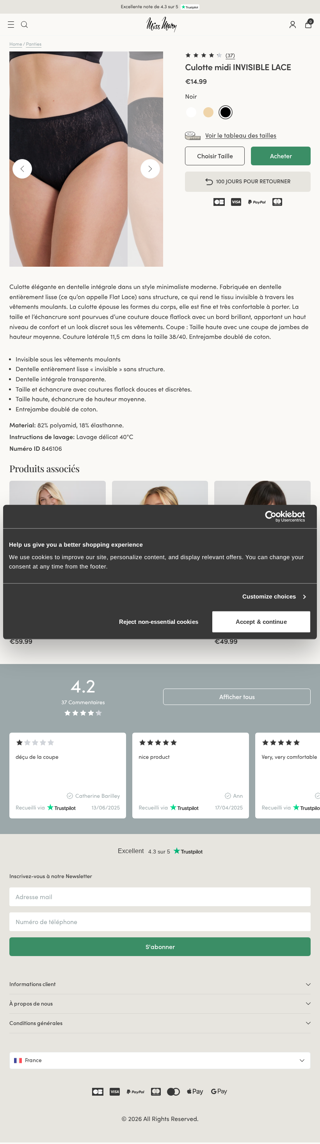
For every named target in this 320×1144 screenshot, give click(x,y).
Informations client (32, 984)
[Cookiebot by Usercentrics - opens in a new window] (277, 516)
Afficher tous (237, 697)
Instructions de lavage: (42, 437)
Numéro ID (24, 449)
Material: (22, 425)
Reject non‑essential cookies (158, 621)
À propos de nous (31, 1003)
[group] (67, 775)
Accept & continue (261, 621)
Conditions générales (35, 1023)
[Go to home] (161, 24)
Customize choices (269, 596)
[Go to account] (293, 24)
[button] (191, 112)
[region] (160, 776)
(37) (230, 55)
